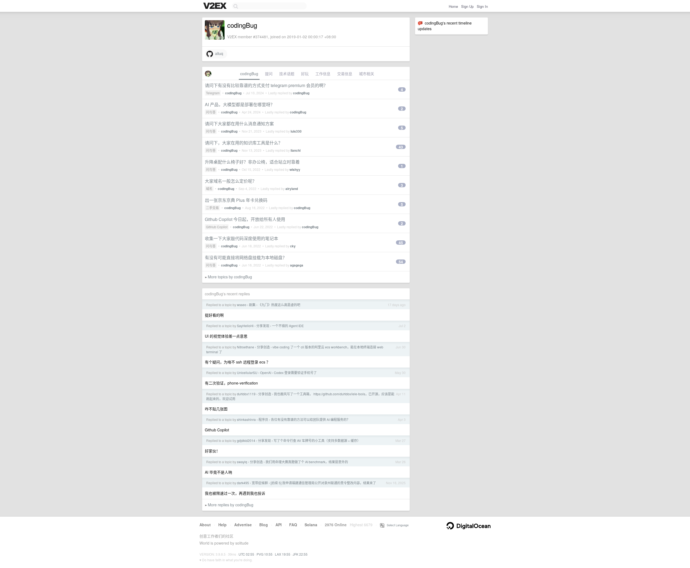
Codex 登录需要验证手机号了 (295, 372)
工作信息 (322, 73)
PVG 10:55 (264, 554)
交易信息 (344, 73)
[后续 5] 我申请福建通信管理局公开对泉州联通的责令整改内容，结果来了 (323, 482)
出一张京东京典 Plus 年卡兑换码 (236, 200)
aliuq (218, 53)
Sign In (482, 6)
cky (293, 246)
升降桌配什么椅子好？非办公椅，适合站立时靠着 (252, 162)
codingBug (249, 73)
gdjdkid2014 (246, 440)
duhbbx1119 (246, 394)
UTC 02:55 (246, 554)
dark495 (243, 482)
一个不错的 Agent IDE (288, 325)
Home (453, 6)
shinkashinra (246, 419)
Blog (263, 524)
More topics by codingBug (230, 276)
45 (401, 242)
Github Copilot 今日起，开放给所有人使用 (245, 219)
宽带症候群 (260, 482)
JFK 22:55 (300, 554)
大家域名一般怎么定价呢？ (231, 181)
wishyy (294, 169)
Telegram (213, 93)
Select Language (396, 525)
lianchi (296, 150)
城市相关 (366, 73)
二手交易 (212, 207)
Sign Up (467, 6)
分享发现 (262, 325)
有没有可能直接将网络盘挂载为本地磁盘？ (246, 257)
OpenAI (265, 372)
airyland (291, 188)
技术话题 (286, 73)
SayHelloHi (245, 325)
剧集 (252, 304)
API (278, 524)
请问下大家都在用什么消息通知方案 (239, 123)
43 (401, 147)
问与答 (211, 112)
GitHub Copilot (216, 226)
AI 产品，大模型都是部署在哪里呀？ (240, 104)
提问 (268, 73)
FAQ (293, 524)
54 (401, 261)
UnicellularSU (247, 372)
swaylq (242, 461)
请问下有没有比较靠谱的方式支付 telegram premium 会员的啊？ (266, 85)
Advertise (243, 524)
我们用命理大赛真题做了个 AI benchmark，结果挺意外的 (306, 461)
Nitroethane (245, 347)
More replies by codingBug (230, 504)
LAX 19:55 (282, 554)
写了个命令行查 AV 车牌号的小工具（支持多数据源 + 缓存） (317, 440)
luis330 (296, 131)
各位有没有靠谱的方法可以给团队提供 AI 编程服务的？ (310, 419)
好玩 (305, 73)
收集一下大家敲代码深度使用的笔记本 (241, 238)
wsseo (241, 304)
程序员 (263, 419)
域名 (209, 188)
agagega (296, 265)
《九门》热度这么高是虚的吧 (279, 304)
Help (222, 524)
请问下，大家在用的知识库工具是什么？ (243, 143)
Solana (311, 524)
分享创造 (263, 347)
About (205, 524)
